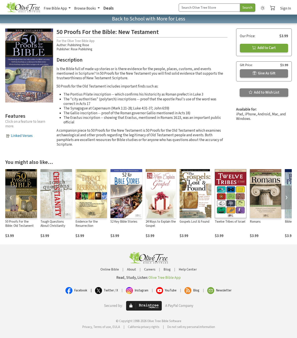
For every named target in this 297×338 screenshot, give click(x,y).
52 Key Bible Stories (123, 221)
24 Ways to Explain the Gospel (161, 223)
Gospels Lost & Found (194, 221)
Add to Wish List (266, 92)
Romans (255, 221)
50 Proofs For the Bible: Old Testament (19, 223)
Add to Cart (266, 47)
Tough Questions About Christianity (52, 223)
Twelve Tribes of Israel (230, 221)
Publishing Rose (78, 45)
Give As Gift (266, 73)
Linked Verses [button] (22, 135)
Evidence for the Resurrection (86, 223)
